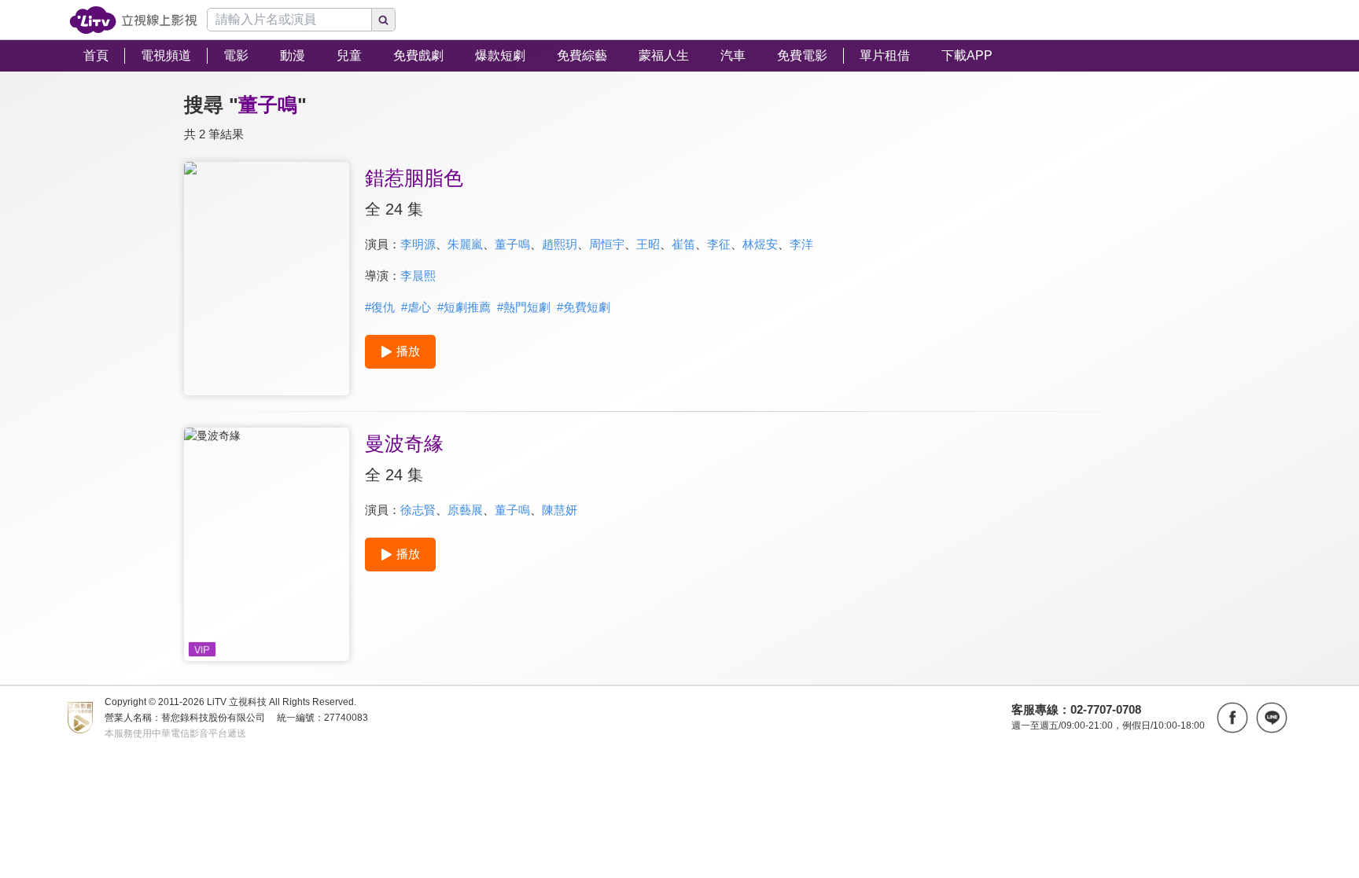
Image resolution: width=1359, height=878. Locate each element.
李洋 (801, 244)
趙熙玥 (559, 244)
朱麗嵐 (465, 244)
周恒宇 (606, 244)
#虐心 (416, 307)
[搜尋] (384, 19)
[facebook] (1232, 717)
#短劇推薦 (464, 307)
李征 (719, 244)
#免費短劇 (583, 307)
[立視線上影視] (133, 20)
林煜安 (760, 244)
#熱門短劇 (524, 307)
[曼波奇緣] (266, 544)
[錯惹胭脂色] (266, 278)
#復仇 (380, 307)
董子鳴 (512, 244)
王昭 (648, 244)
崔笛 (683, 244)
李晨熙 (418, 275)
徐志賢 (418, 509)
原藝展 (465, 509)
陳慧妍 (559, 509)
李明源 (418, 244)
